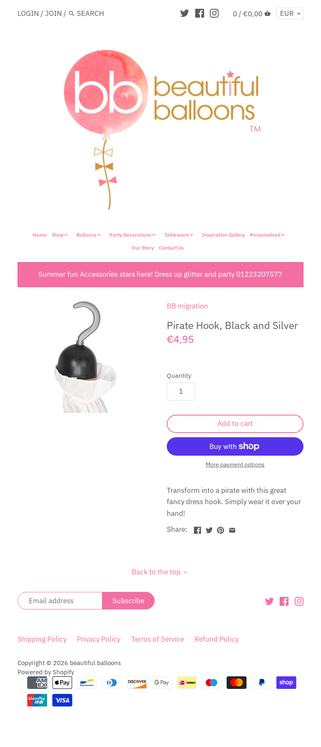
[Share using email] (232, 528)
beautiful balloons (95, 662)
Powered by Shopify (46, 672)
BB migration (187, 306)
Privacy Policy (98, 639)
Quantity (179, 375)
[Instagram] (214, 13)
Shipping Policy (42, 639)
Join (53, 13)
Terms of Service (157, 639)
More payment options (235, 464)
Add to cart (235, 423)
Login (28, 13)
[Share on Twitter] (209, 528)
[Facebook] (199, 13)
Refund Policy (216, 639)
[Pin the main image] (220, 528)
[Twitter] (184, 13)
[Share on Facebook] (197, 528)
